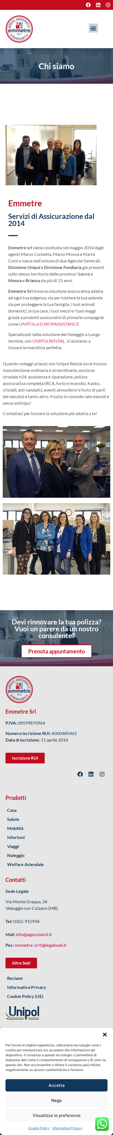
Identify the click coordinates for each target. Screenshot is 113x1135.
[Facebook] (88, 5)
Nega (56, 1100)
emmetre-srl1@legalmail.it (40, 945)
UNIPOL (27, 323)
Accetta (57, 1085)
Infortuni (16, 837)
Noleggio (15, 855)
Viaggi (13, 846)
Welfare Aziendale (25, 864)
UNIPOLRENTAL (48, 340)
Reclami (14, 978)
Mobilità (15, 828)
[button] (105, 1034)
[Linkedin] (98, 5)
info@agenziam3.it (34, 934)
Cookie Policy (39, 1128)
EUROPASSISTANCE (59, 323)
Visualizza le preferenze (57, 1115)
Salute (13, 819)
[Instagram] (108, 5)
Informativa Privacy (67, 1128)
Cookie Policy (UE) (25, 996)
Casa (11, 810)
